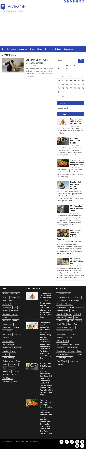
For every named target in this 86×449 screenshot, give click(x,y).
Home (69, 273)
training (11, 368)
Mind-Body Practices (64, 344)
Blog (32, 49)
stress (76, 277)
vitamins (6, 375)
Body (68, 148)
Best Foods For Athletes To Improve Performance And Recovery (70, 234)
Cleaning (68, 304)
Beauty (48, 335)
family (15, 314)
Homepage (11, 49)
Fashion (76, 314)
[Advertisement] (43, 29)
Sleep (67, 277)
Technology (61, 358)
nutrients (72, 249)
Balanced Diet (61, 148)
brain (72, 148)
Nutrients (66, 249)
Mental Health (67, 152)
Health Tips (73, 172)
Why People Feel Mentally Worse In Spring (77, 208)
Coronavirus (61, 307)
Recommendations (53, 49)
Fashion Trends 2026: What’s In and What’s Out (76, 121)
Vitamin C (6, 371)
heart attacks (7, 324)
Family (68, 314)
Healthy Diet (75, 150)
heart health (7, 327)
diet (75, 148)
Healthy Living (74, 196)
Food (79, 148)
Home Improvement (64, 331)
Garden (60, 321)
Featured (60, 317)
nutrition (6, 351)
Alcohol (5, 294)
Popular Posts (72, 130)
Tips (78, 130)
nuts (13, 351)
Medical (65, 275)
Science (71, 351)
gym (11, 317)
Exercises (78, 215)
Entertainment (62, 311)
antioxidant (15, 294)
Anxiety (59, 215)
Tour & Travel (62, 361)
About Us (23, 49)
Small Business (62, 354)
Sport (59, 201)
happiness (71, 128)
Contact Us (68, 49)
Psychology (60, 225)
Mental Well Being (9, 344)
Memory (59, 222)
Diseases (14, 311)
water (14, 375)
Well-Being (60, 133)
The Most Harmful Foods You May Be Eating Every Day (77, 162)
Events (59, 128)
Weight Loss (77, 251)
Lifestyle (59, 130)
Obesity (5, 354)
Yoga (15, 381)
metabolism (7, 348)
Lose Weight (7, 331)
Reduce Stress (8, 361)
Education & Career (75, 307)
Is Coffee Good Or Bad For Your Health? (77, 141)
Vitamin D (16, 371)
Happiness (74, 194)
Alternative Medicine (64, 297)
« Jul (62, 96)
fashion (64, 128)
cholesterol (7, 304)
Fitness (65, 244)
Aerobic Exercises (71, 191)
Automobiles (62, 300)
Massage (17, 334)
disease (5, 311)
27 (71, 88)
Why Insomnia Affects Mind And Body (76, 261)
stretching (13, 364)
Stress (71, 277)
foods (59, 150)
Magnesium (7, 334)
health (68, 150)
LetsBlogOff (79, 128)
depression (7, 307)
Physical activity (68, 198)
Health (64, 150)
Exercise (59, 194)
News (39, 49)
